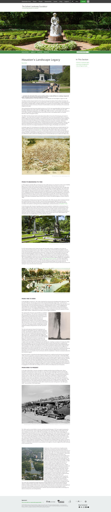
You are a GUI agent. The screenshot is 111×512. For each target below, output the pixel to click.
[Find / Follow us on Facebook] (79, 507)
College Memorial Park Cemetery (49, 258)
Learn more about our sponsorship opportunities (31, 502)
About (77, 1)
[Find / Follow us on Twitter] (81, 507)
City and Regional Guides (82, 66)
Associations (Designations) (83, 64)
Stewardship (48, 1)
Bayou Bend (24, 63)
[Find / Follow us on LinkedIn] (86, 507)
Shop (60, 1)
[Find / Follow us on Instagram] (83, 507)
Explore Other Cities (81, 52)
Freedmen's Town (63, 203)
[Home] (88, 2)
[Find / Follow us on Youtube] (88, 507)
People (40, 1)
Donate (83, 1)
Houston (25, 52)
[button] (72, 1)
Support (67, 1)
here (40, 129)
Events (55, 1)
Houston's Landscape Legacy (83, 62)
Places (34, 1)
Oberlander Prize (26, 1)
